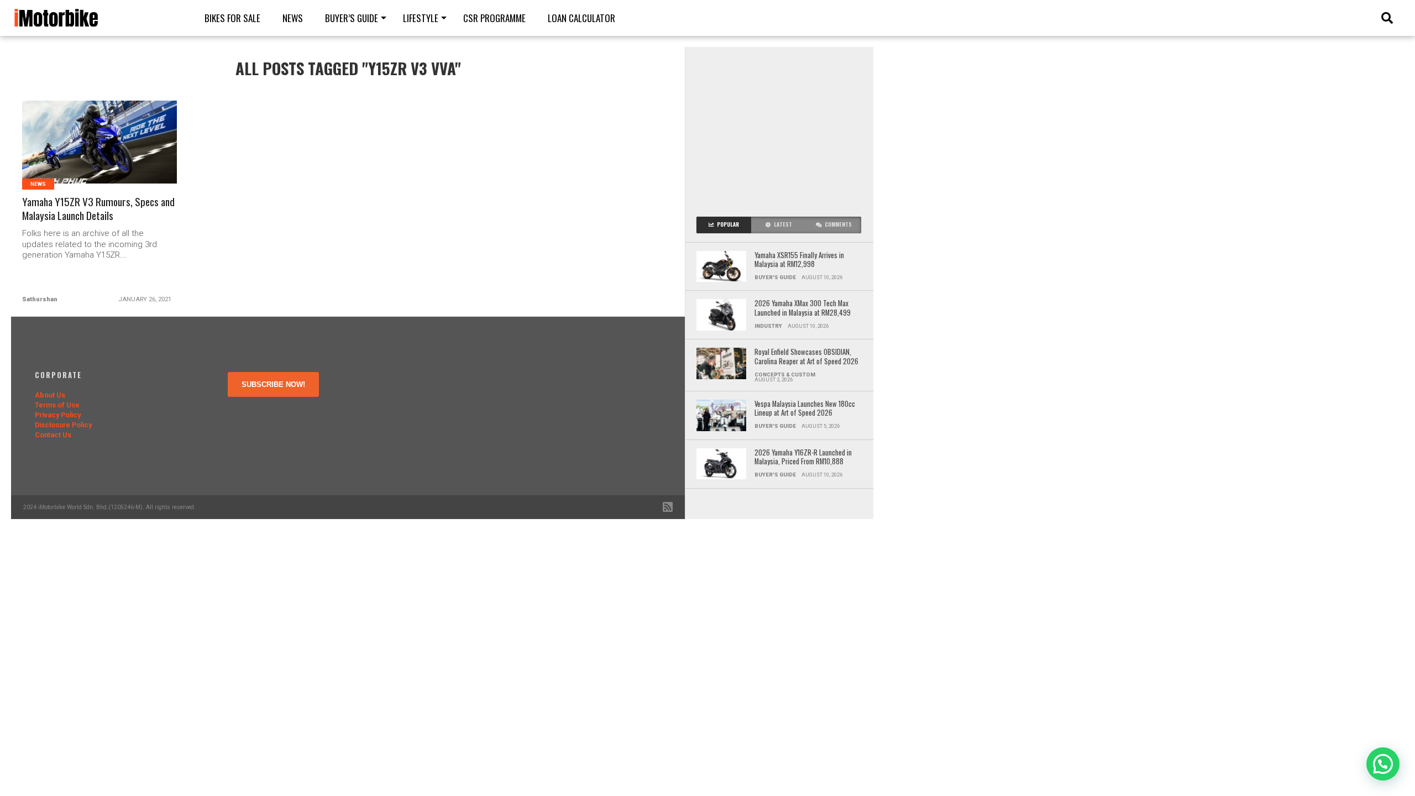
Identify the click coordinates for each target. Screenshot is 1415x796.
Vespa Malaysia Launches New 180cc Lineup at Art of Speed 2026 (804, 409)
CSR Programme (494, 18)
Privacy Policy (58, 415)
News (292, 18)
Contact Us (53, 435)
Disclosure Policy (63, 425)
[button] (1383, 764)
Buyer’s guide (351, 18)
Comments (838, 224)
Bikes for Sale (232, 18)
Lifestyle (420, 18)
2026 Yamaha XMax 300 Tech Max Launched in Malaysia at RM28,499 (802, 308)
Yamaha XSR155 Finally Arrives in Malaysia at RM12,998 (799, 260)
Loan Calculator (581, 18)
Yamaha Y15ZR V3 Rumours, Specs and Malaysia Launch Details (98, 209)
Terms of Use (57, 405)
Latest (783, 224)
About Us (50, 395)
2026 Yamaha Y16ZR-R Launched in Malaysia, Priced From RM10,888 (803, 457)
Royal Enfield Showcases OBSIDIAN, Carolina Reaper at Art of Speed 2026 (806, 357)
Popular (728, 224)
